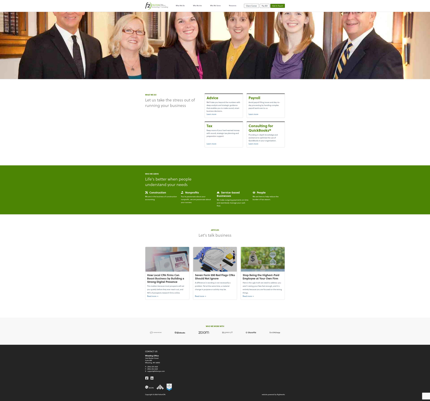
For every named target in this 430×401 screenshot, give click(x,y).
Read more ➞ (167, 296)
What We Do (180, 5)
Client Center (251, 5)
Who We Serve (215, 5)
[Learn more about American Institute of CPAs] (149, 387)
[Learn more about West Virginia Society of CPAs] (160, 387)
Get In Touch (277, 5)
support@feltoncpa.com (156, 371)
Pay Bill (265, 5)
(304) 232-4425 (152, 369)
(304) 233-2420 (152, 366)
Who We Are (197, 5)
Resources (232, 5)
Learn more (217, 114)
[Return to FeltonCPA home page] (156, 6)
